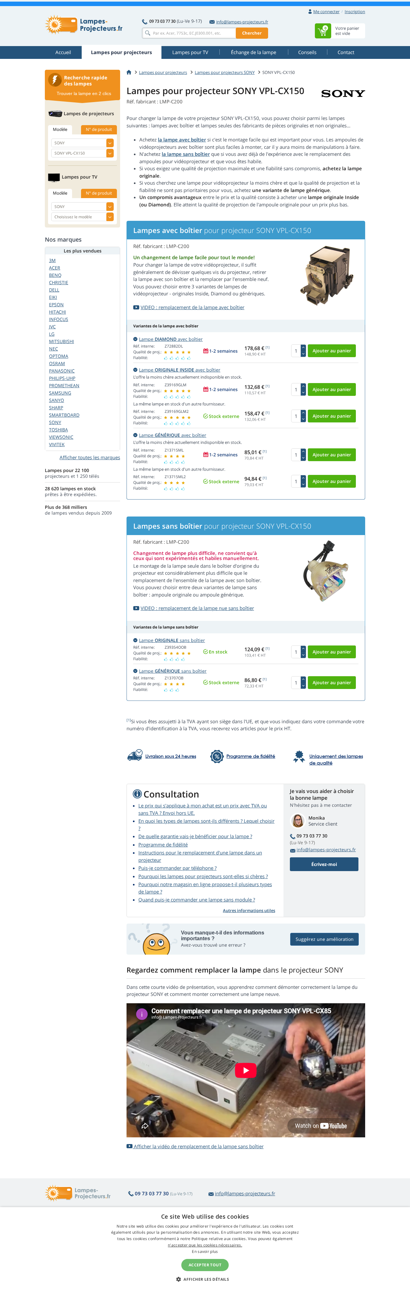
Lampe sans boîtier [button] (172, 640)
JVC (52, 327)
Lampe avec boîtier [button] (171, 339)
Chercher (252, 33)
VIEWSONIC (61, 437)
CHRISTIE (58, 282)
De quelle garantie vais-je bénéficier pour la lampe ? (195, 836)
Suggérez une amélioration (325, 939)
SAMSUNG (60, 393)
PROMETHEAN (64, 385)
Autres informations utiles (249, 910)
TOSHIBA (58, 430)
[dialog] (205, 1248)
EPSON (56, 304)
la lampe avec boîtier (182, 139)
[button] (205, 1279)
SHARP (56, 408)
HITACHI (57, 312)
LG (51, 334)
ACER (54, 268)
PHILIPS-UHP (62, 378)
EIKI (53, 297)
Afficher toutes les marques (90, 457)
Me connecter (326, 11)
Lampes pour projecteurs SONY (225, 72)
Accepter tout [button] (205, 1265)
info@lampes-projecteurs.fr (242, 22)
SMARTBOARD (64, 415)
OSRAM (57, 363)
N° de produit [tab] (99, 129)
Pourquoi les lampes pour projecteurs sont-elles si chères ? (203, 876)
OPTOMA (58, 356)
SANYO (56, 400)
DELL (54, 290)
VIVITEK (57, 444)
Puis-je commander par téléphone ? (177, 868)
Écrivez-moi (324, 864)
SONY (55, 422)
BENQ (55, 275)
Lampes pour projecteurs (163, 72)
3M (52, 260)
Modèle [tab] (60, 129)
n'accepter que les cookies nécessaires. (205, 1245)
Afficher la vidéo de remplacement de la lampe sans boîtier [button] (198, 1146)
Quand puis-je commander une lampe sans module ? (196, 899)
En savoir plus (205, 1251)
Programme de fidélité (163, 844)
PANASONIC (62, 371)
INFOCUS (58, 319)
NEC (53, 349)
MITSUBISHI (61, 341)
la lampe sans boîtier (186, 154)
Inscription (355, 11)
